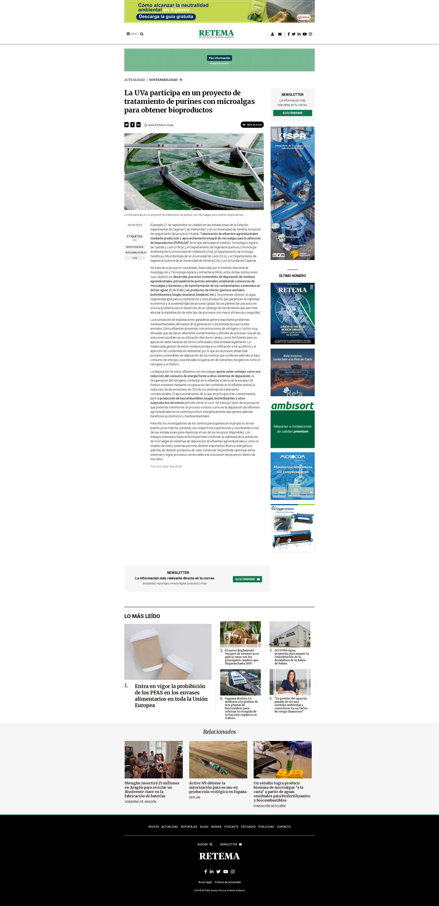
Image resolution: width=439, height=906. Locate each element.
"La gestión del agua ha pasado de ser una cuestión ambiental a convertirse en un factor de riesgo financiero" (291, 705)
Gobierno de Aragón (140, 801)
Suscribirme (293, 113)
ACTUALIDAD (170, 826)
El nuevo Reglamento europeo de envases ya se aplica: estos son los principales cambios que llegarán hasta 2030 (242, 657)
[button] (126, 124)
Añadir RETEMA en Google (161, 125)
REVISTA (153, 826)
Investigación (134, 247)
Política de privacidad (228, 882)
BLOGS (204, 826)
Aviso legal (205, 882)
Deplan (194, 797)
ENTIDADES (248, 826)
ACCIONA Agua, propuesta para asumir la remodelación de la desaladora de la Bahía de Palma (292, 657)
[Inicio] (218, 34)
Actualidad (134, 80)
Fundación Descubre (270, 806)
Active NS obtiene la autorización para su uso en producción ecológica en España (217, 787)
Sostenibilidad (163, 80)
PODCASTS (231, 826)
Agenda (216, 826)
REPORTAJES (189, 826)
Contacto (284, 826)
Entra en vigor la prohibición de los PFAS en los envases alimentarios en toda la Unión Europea (171, 695)
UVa (134, 258)
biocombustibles (135, 252)
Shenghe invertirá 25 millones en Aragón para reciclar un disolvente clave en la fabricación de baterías (152, 789)
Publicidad (266, 826)
